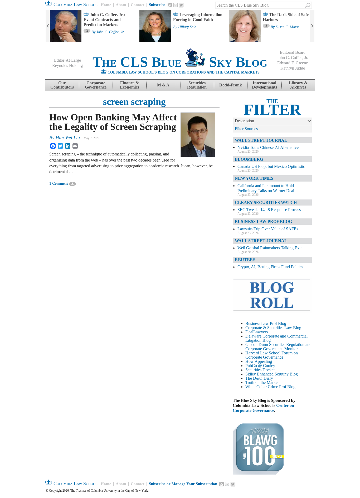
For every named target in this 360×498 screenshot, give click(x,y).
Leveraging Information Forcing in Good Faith (197, 17)
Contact (137, 5)
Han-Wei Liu (68, 137)
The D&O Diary (259, 378)
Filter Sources (246, 128)
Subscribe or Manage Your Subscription (183, 484)
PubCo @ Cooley (260, 365)
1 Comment (58, 183)
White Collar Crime (261, 386)
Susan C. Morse (287, 27)
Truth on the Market (262, 382)
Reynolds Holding (67, 65)
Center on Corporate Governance (263, 408)
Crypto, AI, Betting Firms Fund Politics (270, 267)
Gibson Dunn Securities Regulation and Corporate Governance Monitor (278, 346)
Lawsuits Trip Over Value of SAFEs (267, 229)
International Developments (264, 85)
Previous (48, 26)
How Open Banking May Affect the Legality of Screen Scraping (113, 122)
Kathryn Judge (292, 68)
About (121, 5)
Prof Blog (287, 386)
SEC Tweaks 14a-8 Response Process (269, 209)
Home (106, 5)
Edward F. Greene (292, 63)
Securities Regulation (197, 85)
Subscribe (157, 5)
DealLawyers (256, 332)
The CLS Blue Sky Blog (180, 62)
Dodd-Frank (230, 85)
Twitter (181, 5)
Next (312, 26)
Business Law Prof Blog (265, 323)
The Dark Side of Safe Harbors (286, 17)
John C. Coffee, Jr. (110, 32)
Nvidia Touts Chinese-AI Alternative (268, 147)
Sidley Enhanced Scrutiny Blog (271, 374)
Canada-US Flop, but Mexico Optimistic (271, 166)
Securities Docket (260, 370)
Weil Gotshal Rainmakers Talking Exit (269, 248)
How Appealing (258, 361)
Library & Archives (298, 85)
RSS (170, 5)
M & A (163, 85)
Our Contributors (62, 85)
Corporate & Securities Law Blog (273, 327)
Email (175, 5)
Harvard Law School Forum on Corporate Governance (271, 355)
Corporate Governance (95, 85)
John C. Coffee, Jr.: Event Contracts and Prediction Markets (104, 19)
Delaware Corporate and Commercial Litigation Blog (276, 338)
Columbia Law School (75, 4)
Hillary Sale (187, 27)
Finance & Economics (129, 85)
